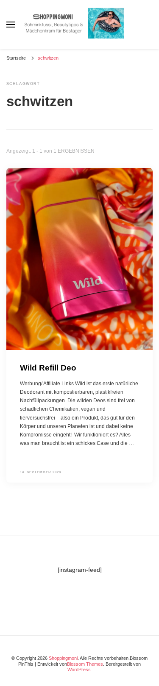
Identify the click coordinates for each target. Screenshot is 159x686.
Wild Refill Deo (48, 367)
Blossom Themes (85, 664)
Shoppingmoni (63, 658)
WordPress (79, 669)
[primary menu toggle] (10, 24)
